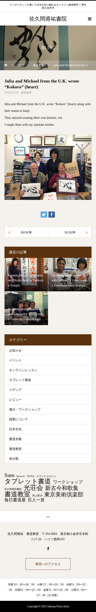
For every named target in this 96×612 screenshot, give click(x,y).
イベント (15, 360)
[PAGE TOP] (48, 516)
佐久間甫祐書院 (13, 489)
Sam (9, 475)
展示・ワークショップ (24, 409)
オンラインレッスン (23, 370)
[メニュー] (89, 18)
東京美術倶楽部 (63, 495)
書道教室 (26, 92)
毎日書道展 (15, 500)
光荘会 (33, 488)
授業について (18, 419)
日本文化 (15, 429)
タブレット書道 (20, 380)
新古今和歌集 (62, 488)
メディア (15, 390)
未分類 (14, 458)
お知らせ (15, 350)
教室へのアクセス (48, 564)
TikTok (30, 476)
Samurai (20, 476)
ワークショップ (68, 482)
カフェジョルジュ (46, 476)
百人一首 (36, 500)
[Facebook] (48, 548)
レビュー (15, 399)
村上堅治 (37, 496)
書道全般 (15, 439)
